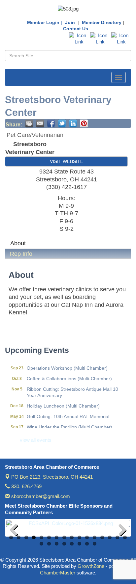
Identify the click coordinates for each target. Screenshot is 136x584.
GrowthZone (91, 566)
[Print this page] (29, 123)
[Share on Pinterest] (84, 123)
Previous (16, 531)
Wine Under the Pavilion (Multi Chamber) (69, 424)
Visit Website (66, 161)
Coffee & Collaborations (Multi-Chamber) (69, 376)
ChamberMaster (57, 572)
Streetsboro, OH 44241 (52, 477)
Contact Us (75, 28)
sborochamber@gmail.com (40, 496)
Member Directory (101, 22)
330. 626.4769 (26, 486)
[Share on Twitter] (62, 123)
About (18, 243)
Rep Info (21, 254)
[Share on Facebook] (51, 123)
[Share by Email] (40, 123)
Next (119, 531)
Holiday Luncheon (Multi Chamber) (63, 403)
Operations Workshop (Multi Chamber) (67, 365)
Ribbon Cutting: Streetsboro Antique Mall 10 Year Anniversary (72, 389)
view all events (35, 440)
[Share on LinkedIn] (73, 123)
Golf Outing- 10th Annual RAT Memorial (68, 414)
